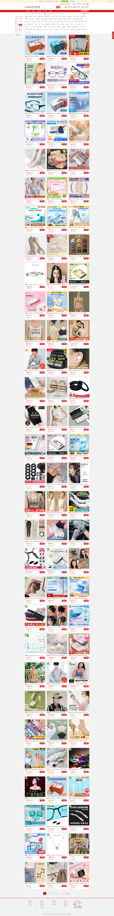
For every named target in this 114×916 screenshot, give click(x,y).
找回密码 (65, 906)
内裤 (60, 16)
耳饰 (43, 29)
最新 (84, 13)
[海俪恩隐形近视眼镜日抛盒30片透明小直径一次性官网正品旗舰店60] (79, 444)
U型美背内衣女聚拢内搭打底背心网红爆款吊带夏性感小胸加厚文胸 (36, 512)
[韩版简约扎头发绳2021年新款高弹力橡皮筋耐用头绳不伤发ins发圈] (35, 587)
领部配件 (62, 24)
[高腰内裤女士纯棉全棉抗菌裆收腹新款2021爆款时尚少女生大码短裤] (57, 159)
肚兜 (36, 21)
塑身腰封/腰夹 (76, 16)
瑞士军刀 (45, 26)
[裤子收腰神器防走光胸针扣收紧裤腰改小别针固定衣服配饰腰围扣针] (79, 844)
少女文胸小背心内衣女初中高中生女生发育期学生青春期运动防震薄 (58, 541)
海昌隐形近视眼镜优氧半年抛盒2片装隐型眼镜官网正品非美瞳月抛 (58, 598)
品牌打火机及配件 (28, 29)
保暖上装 (60, 18)
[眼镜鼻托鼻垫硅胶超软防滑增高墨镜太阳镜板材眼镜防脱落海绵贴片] (35, 558)
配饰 (21, 24)
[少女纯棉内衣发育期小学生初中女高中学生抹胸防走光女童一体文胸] (79, 130)
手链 (46, 29)
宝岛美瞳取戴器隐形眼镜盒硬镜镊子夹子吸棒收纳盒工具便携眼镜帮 (80, 798)
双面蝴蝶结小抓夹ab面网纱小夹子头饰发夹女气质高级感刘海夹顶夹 (80, 569)
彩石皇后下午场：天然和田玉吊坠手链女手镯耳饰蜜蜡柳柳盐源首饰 (36, 798)
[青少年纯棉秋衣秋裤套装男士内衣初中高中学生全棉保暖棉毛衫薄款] (57, 672)
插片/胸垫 (51, 21)
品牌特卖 (16, 16)
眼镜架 (50, 26)
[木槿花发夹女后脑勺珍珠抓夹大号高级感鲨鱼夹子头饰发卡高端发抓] (79, 473)
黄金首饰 (27, 26)
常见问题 (53, 902)
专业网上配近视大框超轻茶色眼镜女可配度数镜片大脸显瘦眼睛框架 (58, 484)
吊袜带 (46, 21)
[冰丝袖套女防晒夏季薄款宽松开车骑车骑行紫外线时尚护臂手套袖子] (79, 701)
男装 (21, 21)
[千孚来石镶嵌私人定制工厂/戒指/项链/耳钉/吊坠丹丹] (79, 758)
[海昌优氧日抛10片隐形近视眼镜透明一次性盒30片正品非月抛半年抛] (79, 216)
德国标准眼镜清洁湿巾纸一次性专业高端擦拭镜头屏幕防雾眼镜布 (36, 826)
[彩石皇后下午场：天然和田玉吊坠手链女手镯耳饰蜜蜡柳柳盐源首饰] (35, 786)
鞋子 (17, 24)
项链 (35, 29)
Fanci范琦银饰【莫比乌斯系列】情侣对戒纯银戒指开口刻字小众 (36, 284)
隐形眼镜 (30, 16)
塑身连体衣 (27, 18)
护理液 (34, 16)
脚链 (53, 29)
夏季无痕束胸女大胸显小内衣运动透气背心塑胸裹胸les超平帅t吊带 (58, 341)
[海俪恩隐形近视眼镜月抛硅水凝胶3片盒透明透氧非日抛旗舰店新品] (35, 130)
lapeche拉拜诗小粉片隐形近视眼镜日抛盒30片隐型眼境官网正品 (58, 199)
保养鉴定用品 (72, 29)
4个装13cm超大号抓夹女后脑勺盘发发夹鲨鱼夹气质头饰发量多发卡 (58, 626)
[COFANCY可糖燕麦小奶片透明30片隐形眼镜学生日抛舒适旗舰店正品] (79, 187)
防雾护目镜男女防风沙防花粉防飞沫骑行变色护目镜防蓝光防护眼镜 (36, 113)
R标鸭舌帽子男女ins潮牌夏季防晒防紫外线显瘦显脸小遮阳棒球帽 (80, 256)
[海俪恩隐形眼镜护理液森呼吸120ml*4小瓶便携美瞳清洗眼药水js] (35, 644)
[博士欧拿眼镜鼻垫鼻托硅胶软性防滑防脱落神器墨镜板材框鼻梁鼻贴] (57, 815)
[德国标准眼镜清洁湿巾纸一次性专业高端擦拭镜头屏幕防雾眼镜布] (35, 815)
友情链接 (41, 907)
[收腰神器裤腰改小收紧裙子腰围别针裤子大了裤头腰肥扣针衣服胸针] (57, 872)
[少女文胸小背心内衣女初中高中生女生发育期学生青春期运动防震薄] (57, 530)
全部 (26, 13)
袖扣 (26, 24)
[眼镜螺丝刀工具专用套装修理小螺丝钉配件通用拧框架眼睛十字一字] (35, 444)
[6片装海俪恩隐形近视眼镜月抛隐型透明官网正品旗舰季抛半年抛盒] (79, 587)
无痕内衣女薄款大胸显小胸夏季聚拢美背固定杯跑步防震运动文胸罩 (36, 199)
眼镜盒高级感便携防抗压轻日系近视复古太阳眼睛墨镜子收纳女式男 (80, 427)
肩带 (42, 21)
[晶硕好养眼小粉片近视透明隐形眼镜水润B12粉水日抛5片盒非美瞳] (35, 302)
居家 (35, 13)
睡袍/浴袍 (55, 18)
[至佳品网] (32, 8)
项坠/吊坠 (39, 29)
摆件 (64, 29)
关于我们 (30, 902)
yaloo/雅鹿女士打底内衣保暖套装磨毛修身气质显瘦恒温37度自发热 (36, 683)
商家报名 (41, 902)
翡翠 (34, 26)
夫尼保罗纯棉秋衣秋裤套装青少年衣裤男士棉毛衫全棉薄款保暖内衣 (36, 370)
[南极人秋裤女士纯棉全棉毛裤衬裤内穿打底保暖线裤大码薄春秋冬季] (35, 530)
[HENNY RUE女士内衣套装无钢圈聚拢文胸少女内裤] (79, 302)
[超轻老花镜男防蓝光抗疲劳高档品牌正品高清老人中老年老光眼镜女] (79, 73)
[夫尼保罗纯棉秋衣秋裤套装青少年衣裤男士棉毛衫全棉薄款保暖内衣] (35, 359)
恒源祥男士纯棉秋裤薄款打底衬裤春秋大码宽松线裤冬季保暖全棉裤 (80, 56)
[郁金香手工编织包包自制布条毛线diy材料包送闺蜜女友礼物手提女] (57, 387)
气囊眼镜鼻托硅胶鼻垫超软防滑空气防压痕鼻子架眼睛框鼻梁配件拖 (80, 113)
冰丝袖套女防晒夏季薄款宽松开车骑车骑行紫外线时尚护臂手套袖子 (80, 712)
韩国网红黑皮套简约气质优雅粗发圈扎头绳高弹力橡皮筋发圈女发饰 (80, 398)
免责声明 (41, 904)
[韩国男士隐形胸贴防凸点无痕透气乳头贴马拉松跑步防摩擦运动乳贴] (35, 73)
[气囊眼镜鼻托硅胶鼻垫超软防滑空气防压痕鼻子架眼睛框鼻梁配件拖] (79, 102)
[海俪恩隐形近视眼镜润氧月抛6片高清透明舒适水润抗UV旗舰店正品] (57, 558)
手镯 (49, 29)
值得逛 (20, 33)
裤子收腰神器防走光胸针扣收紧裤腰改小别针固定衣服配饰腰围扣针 (80, 855)
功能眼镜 (69, 26)
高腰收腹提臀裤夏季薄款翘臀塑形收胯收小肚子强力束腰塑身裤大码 (36, 427)
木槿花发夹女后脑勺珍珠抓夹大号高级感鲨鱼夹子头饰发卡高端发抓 (80, 484)
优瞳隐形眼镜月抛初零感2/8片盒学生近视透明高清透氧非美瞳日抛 (58, 455)
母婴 (39, 13)
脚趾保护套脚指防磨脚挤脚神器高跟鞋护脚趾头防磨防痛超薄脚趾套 (36, 769)
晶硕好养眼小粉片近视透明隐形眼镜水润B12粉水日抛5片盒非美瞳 (36, 313)
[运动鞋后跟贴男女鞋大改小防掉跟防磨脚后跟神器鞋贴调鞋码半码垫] (57, 729)
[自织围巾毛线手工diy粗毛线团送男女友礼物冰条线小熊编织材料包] (35, 387)
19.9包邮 (45, 11)
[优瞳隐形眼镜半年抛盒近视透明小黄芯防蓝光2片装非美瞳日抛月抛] (79, 273)
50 (62, 893)
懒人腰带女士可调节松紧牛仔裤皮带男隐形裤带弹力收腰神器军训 (36, 626)
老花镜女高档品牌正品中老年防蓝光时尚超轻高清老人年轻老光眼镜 (58, 84)
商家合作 (41, 906)
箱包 (17, 30)
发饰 (67, 29)
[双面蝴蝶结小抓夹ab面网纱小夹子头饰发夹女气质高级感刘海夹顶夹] (79, 558)
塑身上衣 (64, 16)
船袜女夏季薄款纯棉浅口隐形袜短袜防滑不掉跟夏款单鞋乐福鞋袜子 (36, 256)
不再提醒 (109, 1)
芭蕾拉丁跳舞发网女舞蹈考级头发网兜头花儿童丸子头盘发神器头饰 (36, 484)
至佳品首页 (27, 11)
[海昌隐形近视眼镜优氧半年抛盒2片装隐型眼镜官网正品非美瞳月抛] (57, 587)
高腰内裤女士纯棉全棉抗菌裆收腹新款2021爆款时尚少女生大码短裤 (58, 170)
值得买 (16, 33)
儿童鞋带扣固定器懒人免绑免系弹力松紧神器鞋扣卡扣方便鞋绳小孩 (36, 741)
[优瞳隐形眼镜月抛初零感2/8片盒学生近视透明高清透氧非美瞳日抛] (57, 444)
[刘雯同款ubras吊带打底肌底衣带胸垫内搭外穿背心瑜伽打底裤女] (79, 672)
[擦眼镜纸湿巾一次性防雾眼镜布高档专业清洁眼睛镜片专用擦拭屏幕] (57, 102)
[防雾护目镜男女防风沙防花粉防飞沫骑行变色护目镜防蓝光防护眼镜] (35, 102)
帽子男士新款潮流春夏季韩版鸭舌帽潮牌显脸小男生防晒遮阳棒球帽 (58, 712)
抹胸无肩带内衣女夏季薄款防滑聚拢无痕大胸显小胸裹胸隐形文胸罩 (58, 256)
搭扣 (55, 21)
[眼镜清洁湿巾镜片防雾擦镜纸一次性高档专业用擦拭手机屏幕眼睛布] (35, 45)
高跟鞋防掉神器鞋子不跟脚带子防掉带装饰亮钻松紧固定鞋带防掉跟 (80, 741)
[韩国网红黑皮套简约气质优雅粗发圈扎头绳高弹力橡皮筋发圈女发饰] (79, 387)
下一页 (67, 893)
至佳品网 (69, 914)
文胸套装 (56, 16)
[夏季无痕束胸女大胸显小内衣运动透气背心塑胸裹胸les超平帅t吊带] (57, 330)
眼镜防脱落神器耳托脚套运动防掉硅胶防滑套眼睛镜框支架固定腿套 (80, 826)
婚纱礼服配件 (31, 24)
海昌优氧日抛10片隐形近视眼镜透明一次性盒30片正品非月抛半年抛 (80, 227)
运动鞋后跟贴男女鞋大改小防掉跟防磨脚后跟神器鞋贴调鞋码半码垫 (58, 741)
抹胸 (33, 21)
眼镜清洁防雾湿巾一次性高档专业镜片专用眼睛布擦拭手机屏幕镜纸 (58, 56)
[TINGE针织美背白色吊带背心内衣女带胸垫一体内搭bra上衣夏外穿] (57, 416)
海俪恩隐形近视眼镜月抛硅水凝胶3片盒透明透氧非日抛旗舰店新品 (36, 141)
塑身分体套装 (83, 16)
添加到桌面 (72, 1)
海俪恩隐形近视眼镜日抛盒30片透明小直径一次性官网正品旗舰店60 (80, 455)
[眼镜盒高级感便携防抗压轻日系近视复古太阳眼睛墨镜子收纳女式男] (79, 416)
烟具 (81, 26)
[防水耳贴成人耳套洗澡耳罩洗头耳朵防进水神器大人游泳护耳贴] (79, 359)
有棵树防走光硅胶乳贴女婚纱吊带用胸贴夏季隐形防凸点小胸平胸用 (36, 712)
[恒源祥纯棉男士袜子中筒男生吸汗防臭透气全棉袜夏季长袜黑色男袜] (57, 359)
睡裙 (43, 18)
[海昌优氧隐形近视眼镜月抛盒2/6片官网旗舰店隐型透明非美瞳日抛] (57, 216)
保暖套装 (69, 18)
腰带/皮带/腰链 (60, 21)
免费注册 (65, 902)
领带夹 (85, 21)
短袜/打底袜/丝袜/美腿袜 (78, 18)
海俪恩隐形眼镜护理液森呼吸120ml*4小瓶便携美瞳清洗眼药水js (36, 655)
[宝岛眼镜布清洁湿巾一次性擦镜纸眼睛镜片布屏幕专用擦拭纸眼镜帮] (35, 844)
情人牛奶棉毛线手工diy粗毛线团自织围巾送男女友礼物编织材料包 (80, 170)
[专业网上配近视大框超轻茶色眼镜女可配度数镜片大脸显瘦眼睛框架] (57, 473)
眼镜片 (54, 26)
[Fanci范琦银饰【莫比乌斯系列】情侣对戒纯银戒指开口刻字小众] (35, 273)
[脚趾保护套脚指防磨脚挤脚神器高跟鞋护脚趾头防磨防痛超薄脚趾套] (35, 758)
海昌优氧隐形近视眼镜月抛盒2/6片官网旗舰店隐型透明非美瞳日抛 (58, 227)
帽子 (65, 21)
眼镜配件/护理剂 (75, 26)
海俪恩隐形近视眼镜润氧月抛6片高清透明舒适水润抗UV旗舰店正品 (58, 569)
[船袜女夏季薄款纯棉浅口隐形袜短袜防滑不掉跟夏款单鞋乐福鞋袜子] (35, 244)
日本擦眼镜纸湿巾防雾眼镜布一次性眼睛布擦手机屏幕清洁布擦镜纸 (58, 798)
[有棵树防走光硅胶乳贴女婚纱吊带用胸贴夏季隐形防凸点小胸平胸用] (35, 701)
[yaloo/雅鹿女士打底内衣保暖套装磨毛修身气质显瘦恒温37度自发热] (35, 672)
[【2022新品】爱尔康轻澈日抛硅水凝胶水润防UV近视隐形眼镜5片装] (79, 615)
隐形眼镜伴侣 (47, 16)
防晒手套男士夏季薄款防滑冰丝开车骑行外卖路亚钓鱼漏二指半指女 (80, 541)
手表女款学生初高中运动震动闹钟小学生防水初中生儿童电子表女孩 (80, 883)
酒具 (84, 26)
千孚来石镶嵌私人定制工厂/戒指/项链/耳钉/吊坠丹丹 (80, 769)
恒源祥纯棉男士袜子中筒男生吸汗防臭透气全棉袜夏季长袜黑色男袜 (58, 370)
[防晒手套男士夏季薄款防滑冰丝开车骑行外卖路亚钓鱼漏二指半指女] (79, 530)
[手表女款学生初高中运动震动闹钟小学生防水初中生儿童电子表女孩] (79, 872)
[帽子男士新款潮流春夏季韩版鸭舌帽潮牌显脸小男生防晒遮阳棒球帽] (57, 701)
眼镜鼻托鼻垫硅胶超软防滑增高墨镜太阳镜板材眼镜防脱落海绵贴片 (36, 569)
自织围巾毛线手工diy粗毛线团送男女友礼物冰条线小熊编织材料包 (36, 398)
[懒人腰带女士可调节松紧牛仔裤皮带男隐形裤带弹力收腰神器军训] (35, 615)
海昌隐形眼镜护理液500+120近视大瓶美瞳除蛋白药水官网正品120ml (58, 313)
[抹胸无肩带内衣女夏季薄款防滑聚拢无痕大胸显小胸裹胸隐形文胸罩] (57, 244)
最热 (87, 13)
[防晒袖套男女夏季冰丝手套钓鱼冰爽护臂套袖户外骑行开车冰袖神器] (79, 501)
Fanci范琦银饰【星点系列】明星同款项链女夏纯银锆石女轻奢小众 (58, 855)
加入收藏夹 (65, 1)
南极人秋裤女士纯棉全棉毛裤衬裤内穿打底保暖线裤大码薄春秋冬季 (36, 541)
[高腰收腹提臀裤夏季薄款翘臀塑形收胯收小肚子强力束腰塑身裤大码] (35, 416)
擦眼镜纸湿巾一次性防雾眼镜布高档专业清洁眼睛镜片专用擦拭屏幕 (58, 113)
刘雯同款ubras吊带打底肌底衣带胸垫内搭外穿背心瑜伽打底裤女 (80, 683)
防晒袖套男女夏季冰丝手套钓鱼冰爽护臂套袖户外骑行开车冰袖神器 (80, 512)
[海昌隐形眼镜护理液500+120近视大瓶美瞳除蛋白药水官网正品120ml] (57, 302)
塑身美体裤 (69, 16)
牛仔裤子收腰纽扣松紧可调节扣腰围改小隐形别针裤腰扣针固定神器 (36, 883)
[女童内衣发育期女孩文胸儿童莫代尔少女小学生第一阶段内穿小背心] (57, 501)
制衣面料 (53, 24)
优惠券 (50, 11)
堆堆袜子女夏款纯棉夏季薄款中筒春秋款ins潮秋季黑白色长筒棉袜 (36, 170)
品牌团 (33, 11)
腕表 (29, 32)
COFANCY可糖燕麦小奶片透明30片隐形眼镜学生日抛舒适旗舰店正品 (80, 199)
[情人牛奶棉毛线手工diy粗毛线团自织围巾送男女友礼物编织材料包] (79, 159)
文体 (21, 28)
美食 (17, 26)
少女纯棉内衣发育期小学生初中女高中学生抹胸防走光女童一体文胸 (80, 141)
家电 (21, 30)
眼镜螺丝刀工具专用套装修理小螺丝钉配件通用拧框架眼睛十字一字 (36, 455)
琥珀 (37, 26)
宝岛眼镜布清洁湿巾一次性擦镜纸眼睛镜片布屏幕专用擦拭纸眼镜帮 (36, 855)
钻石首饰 (79, 24)
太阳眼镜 (64, 26)
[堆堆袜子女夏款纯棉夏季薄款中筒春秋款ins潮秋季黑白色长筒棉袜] (35, 159)
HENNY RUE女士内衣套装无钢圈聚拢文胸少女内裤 (80, 313)
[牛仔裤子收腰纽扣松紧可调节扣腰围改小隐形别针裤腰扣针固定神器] (35, 872)
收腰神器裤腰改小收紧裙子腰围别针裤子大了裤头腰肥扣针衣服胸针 (58, 883)
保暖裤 (65, 18)
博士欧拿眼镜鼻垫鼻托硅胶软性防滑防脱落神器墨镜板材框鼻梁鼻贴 (58, 826)
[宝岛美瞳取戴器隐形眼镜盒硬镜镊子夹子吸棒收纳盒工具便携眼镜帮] (79, 786)
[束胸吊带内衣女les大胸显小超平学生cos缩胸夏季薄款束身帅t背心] (35, 330)
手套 (39, 24)
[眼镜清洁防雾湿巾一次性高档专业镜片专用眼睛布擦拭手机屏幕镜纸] (57, 45)
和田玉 (41, 26)
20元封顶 (16, 18)
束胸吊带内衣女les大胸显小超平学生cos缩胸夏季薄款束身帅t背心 (36, 341)
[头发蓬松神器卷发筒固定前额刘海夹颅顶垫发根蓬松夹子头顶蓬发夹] (57, 273)
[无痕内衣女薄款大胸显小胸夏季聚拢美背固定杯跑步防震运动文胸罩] (35, 187)
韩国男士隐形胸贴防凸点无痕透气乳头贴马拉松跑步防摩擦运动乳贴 (36, 84)
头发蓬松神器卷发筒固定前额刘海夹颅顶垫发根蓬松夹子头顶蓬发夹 (58, 284)
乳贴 (39, 21)
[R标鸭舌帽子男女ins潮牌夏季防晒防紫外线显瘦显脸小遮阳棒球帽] (79, 244)
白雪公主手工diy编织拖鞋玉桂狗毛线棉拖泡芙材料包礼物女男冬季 (58, 769)
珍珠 (72, 24)
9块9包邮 (39, 11)
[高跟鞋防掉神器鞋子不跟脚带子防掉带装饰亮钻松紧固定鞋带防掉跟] (79, 729)
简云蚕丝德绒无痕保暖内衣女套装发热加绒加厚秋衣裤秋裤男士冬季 (80, 341)
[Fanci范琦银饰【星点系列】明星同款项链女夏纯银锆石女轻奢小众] (57, 844)
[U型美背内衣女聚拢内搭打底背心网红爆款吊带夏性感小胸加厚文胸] (35, 501)
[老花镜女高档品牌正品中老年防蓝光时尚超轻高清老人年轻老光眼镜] (57, 73)
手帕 (42, 24)
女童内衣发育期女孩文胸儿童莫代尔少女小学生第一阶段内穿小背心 (58, 512)
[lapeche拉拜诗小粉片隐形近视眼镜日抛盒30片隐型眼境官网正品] (57, 187)
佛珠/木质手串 (84, 29)
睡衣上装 (33, 18)
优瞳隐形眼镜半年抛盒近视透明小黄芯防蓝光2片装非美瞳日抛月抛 (80, 284)
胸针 (61, 29)
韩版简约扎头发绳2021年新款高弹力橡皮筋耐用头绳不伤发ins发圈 (36, 598)
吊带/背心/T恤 (28, 21)
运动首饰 (67, 24)
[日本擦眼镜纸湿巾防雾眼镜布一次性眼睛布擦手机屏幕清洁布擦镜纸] (57, 786)
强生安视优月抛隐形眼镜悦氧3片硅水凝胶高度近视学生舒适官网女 (58, 141)
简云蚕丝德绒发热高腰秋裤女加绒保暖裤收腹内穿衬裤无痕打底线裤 (80, 655)
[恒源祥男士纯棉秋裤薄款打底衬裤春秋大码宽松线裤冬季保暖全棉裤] (79, 45)
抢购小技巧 (54, 904)
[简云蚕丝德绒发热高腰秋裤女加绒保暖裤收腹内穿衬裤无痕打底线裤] (79, 644)
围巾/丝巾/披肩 (71, 21)
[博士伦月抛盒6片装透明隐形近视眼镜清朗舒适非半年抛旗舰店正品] (35, 216)
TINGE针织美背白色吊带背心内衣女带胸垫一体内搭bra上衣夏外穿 (58, 427)
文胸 (52, 16)
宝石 (31, 26)
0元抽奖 (20, 18)
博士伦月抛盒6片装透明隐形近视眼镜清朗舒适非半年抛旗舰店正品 (36, 227)
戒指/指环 (57, 29)
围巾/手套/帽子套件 (79, 21)
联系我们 (30, 904)
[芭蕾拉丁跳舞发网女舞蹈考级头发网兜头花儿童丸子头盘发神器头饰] (35, 473)
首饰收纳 (78, 29)
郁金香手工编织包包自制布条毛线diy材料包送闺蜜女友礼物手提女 (58, 398)
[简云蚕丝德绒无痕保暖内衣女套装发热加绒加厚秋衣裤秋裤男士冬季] (79, 330)
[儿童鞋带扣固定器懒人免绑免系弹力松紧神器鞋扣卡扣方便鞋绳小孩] (35, 729)
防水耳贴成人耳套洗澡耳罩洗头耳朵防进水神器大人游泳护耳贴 (80, 370)
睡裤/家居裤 (38, 18)
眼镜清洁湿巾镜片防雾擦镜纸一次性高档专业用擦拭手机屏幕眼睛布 (36, 56)
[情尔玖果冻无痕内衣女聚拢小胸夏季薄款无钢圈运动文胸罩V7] (57, 644)
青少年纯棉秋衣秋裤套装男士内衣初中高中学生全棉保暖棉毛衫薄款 (58, 683)
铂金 (83, 24)
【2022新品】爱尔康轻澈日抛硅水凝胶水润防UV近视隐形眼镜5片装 (80, 626)
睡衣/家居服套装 (48, 18)
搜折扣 (58, 7)
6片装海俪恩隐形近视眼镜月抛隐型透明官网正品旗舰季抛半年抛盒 (80, 598)
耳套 (36, 24)
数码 (21, 26)
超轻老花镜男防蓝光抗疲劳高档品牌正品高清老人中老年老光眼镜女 (80, 84)
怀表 (26, 32)
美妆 (17, 28)
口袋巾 (58, 24)
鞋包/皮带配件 (47, 24)
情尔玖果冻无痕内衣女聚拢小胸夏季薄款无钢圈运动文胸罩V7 (58, 655)
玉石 (75, 24)
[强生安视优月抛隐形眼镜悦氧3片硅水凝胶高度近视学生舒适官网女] (57, 130)
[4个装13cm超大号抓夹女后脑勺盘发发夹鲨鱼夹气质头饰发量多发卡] (57, 615)
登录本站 (65, 904)
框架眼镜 (58, 26)
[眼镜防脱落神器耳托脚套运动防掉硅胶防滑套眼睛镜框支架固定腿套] (79, 815)
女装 (17, 21)
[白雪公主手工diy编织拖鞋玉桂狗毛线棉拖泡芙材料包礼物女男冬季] (57, 758)
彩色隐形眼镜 (40, 16)
